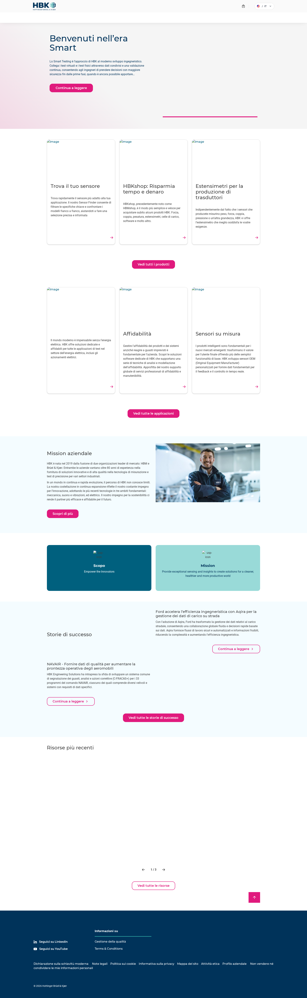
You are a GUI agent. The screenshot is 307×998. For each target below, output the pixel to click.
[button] (143, 870)
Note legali (99, 963)
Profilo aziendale (234, 963)
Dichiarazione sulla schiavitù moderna (61, 963)
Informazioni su (106, 931)
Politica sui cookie (123, 963)
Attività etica (210, 963)
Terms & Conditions (109, 948)
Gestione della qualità (110, 941)
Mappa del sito (187, 963)
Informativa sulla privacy (156, 963)
